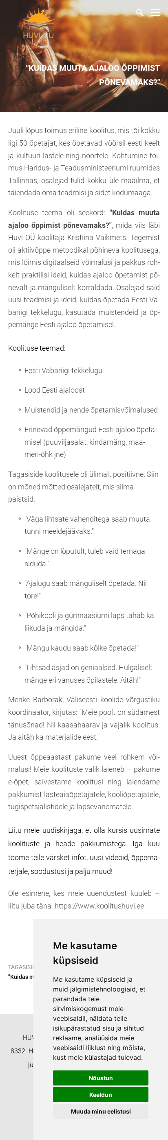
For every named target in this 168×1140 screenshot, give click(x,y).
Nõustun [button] (101, 1077)
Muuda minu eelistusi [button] (101, 1111)
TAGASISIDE (23, 967)
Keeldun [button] (100, 1094)
